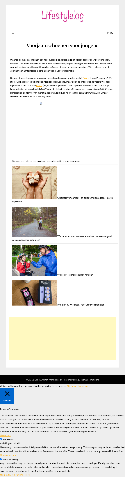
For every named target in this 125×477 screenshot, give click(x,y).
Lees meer (83, 385)
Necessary (8, 439)
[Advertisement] (62, 338)
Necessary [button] (5, 435)
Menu (110, 32)
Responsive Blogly (71, 379)
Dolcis (85, 77)
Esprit (39, 85)
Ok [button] (68, 385)
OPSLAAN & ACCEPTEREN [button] (15, 474)
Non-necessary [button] (8, 455)
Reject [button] (74, 385)
